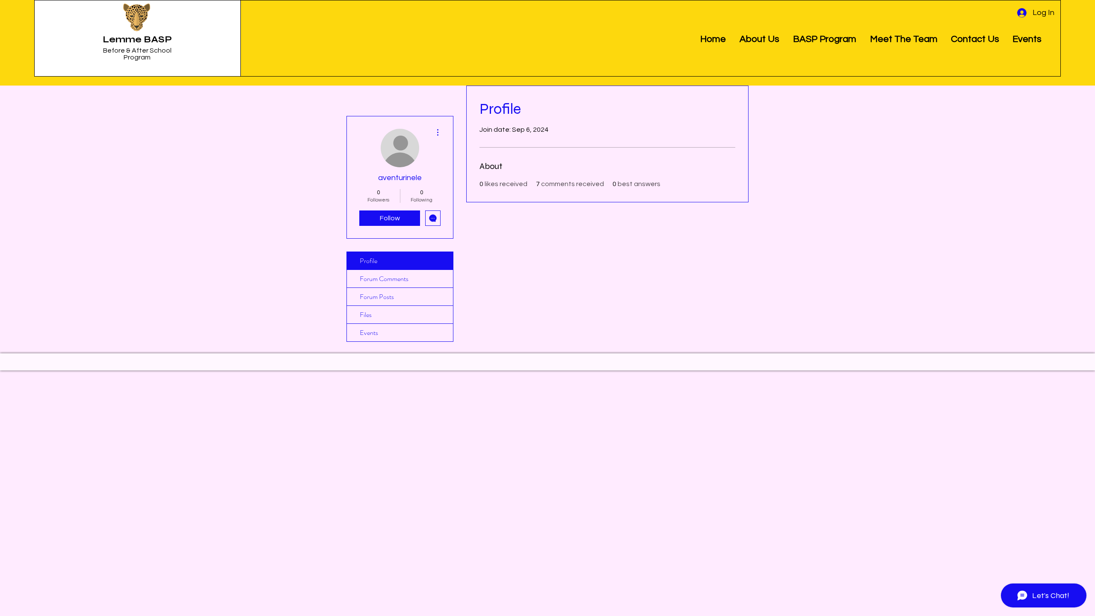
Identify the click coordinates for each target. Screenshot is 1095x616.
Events (369, 333)
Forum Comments (384, 279)
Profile (368, 261)
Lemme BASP (137, 39)
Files (366, 315)
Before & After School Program (137, 54)
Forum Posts (377, 297)
